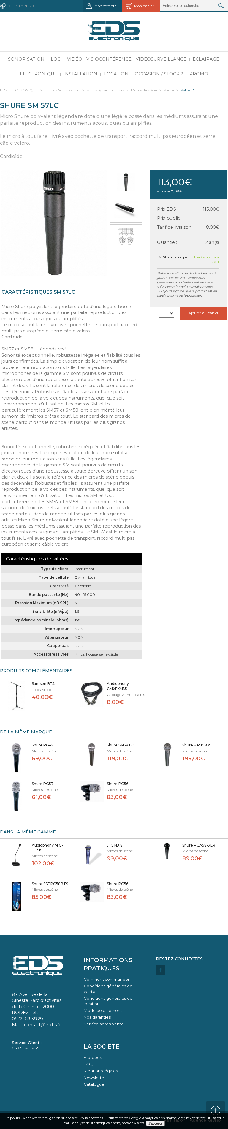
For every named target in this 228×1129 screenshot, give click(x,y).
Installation (80, 74)
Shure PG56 (117, 783)
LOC (56, 59)
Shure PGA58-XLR (198, 845)
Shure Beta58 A (196, 745)
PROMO (198, 74)
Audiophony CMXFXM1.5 (118, 686)
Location (116, 74)
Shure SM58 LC (120, 745)
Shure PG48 (43, 745)
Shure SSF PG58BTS (50, 884)
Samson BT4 (43, 683)
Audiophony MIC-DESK (47, 847)
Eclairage (206, 59)
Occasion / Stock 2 (159, 74)
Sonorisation (26, 59)
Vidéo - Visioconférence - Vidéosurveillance (126, 59)
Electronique (38, 74)
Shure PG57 (42, 783)
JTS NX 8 (115, 845)
